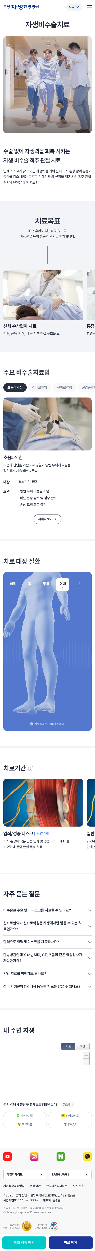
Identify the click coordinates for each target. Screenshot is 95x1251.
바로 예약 (70, 1242)
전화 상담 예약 (24, 1242)
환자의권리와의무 (56, 1186)
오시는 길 (78, 1186)
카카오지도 (72, 1115)
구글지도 (27, 1124)
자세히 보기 (45, 519)
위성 (82, 1046)
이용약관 (35, 1186)
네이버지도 (27, 1115)
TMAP (72, 1124)
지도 (68, 1046)
